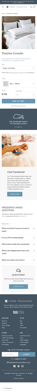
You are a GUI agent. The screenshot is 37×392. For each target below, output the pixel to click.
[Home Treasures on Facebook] (14, 366)
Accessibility (5, 344)
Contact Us (22, 72)
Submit (26, 354)
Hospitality (23, 344)
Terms (16, 378)
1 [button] (15, 127)
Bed (21, 321)
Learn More (15, 194)
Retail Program (24, 340)
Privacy (21, 378)
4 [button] (20, 127)
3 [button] (18, 127)
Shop (3, 13)
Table (21, 325)
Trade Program (24, 342)
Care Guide (5, 340)
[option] (18, 32)
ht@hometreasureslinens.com (19, 362)
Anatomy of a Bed (7, 335)
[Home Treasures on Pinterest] (18, 366)
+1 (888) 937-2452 (19, 359)
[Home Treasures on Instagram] (22, 366)
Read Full (5, 224)
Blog (3, 327)
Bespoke (4, 323)
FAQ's (21, 338)
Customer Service (25, 335)
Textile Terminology (7, 338)
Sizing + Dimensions (8, 342)
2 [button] (16, 127)
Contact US (18, 287)
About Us (4, 321)
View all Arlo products (18, 106)
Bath (21, 323)
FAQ (3, 216)
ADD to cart (18, 101)
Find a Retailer (6, 325)
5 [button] (21, 127)
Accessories (23, 327)
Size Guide (14, 72)
